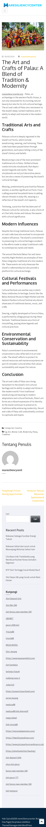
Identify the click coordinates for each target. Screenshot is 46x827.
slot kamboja (12, 664)
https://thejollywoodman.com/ (20, 737)
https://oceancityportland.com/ (20, 691)
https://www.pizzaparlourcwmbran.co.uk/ (25, 744)
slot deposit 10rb (13, 757)
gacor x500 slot (12, 625)
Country (18, 428)
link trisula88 (12, 724)
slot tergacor (12, 790)
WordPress (27, 825)
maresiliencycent (28, 56)
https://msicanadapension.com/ (20, 731)
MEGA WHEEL (12, 645)
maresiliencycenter (26, 818)
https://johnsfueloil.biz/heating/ (21, 751)
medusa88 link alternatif (17, 711)
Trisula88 (10, 631)
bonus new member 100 (16, 770)
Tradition (6, 434)
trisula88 (10, 638)
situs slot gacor (13, 764)
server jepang (12, 698)
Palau (35, 431)
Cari (7, 513)
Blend (14, 431)
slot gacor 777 (12, 777)
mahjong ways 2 (13, 678)
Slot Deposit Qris (13, 598)
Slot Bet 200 (11, 605)
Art (9, 431)
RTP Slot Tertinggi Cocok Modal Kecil (23, 570)
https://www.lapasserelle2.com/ (20, 658)
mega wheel (11, 717)
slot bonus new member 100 (18, 611)
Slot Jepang (11, 651)
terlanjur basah (13, 671)
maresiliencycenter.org (12, 94)
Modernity (27, 431)
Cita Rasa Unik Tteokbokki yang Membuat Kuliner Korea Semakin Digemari (21, 559)
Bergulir (41, 821)
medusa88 (10, 704)
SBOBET (9, 618)
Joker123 (10, 684)
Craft (20, 431)
